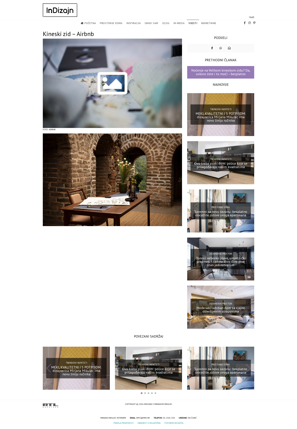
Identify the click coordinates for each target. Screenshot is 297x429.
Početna (90, 23)
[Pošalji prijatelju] (229, 48)
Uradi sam (151, 23)
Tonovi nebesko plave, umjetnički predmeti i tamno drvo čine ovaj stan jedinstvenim (221, 261)
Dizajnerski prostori (220, 253)
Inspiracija (133, 23)
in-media (179, 23)
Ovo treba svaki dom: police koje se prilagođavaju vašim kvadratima (220, 165)
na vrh (250, 404)
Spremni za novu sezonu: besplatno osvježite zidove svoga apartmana (220, 213)
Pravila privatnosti (124, 423)
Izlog (165, 23)
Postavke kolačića (173, 423)
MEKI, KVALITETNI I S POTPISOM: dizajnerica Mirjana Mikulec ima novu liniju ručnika (221, 117)
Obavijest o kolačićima (149, 423)
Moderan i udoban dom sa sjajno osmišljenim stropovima (220, 310)
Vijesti (193, 23)
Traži (251, 17)
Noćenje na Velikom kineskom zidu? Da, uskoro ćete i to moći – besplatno (220, 72)
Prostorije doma (111, 23)
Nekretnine (208, 23)
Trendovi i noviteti (221, 109)
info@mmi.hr (143, 417)
